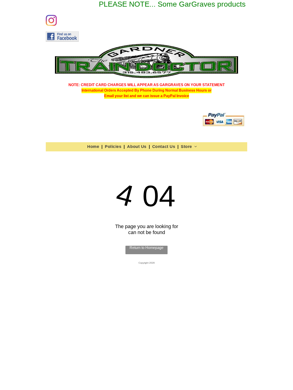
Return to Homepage (146, 248)
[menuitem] (94, 146)
